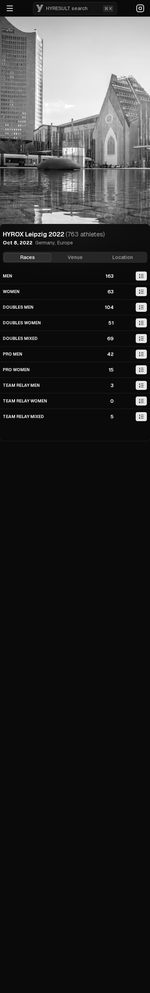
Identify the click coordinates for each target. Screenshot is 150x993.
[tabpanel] (75, 346)
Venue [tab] (75, 257)
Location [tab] (122, 257)
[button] (141, 276)
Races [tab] (27, 257)
